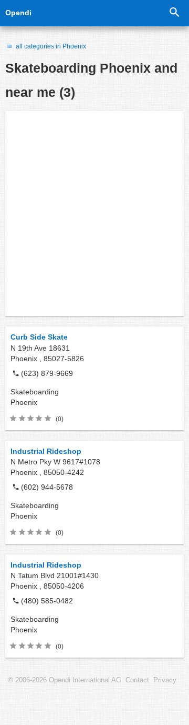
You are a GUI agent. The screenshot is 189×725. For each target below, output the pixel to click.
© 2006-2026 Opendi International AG (64, 680)
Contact (137, 680)
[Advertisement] (94, 213)
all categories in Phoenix (50, 46)
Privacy (164, 680)
